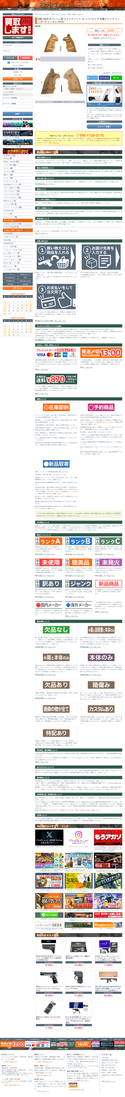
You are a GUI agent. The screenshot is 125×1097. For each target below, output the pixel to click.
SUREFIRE (8, 210)
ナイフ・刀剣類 (9, 246)
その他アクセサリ (10, 237)
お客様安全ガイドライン (45, 184)
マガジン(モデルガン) (12, 197)
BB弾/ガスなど (9, 201)
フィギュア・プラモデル (12, 250)
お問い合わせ (17, 288)
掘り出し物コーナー (11, 263)
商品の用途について (44, 157)
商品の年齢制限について (45, 168)
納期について (41, 399)
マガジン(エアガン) (11, 194)
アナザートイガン (10, 181)
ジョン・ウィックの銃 (12, 128)
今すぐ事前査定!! (18, 37)
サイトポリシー (42, 233)
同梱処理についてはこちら (46, 340)
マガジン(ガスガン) (11, 191)
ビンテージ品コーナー (12, 259)
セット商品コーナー (11, 253)
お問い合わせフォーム (43, 1091)
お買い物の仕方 (42, 241)
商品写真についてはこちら (46, 647)
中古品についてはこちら (45, 554)
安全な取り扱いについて (45, 178)
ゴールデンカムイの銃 (12, 146)
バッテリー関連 (9, 204)
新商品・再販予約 (10, 162)
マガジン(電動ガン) (11, 188)
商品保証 (10, 284)
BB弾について (42, 815)
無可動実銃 (7, 243)
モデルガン (8, 171)
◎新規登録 (26, 58)
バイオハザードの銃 (10, 137)
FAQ (25, 278)
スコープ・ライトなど (12, 207)
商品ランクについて (44, 535)
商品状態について (43, 621)
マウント (7, 214)
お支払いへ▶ (17, 79)
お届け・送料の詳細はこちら (12, 1085)
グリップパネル (9, 220)
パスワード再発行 (17, 65)
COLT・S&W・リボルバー (15, 230)
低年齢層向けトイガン (12, 184)
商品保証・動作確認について (47, 750)
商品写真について (43, 218)
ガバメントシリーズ (13, 224)
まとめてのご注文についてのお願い (49, 326)
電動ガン (7, 175)
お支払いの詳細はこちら (11, 1061)
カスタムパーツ (10, 217)
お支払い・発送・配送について (48, 345)
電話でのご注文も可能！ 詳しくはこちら (51, 321)
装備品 (6, 240)
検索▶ (17, 114)
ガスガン (7, 168)
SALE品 (7, 158)
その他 (8, 233)
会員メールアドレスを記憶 (19, 62)
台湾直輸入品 (9, 155)
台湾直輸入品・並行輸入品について (49, 794)
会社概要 (25, 284)
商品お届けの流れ (25, 281)
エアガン (7, 178)
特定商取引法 (10, 281)
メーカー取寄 (9, 165)
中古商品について (43, 522)
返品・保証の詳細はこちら (44, 1075)
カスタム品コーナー (11, 256)
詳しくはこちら (54, 143)
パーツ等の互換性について (46, 199)
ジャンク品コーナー (11, 269)
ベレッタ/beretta (11, 227)
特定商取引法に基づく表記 (77, 1089)
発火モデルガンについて (45, 767)
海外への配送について (45, 208)
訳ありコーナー (9, 266)
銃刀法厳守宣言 (10, 278)
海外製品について (43, 777)
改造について (41, 189)
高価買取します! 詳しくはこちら (104, 38)
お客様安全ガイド (25, 274)
